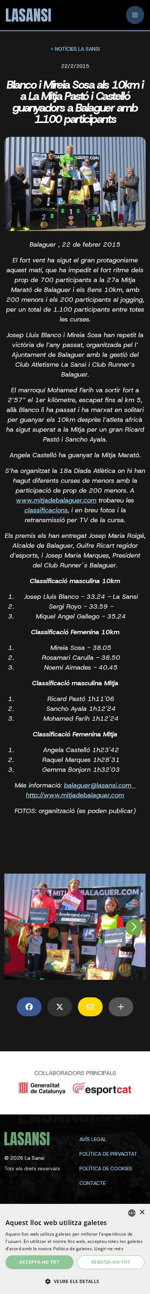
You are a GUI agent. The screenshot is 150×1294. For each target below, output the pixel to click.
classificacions (46, 510)
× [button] (142, 1212)
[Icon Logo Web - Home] (26, 15)
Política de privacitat (108, 1154)
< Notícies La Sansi (75, 49)
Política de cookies (105, 1168)
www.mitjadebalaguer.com (56, 500)
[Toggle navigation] (135, 15)
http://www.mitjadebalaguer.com (75, 795)
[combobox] (131, 1213)
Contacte (92, 1183)
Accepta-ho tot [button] (39, 1262)
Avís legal (92, 1139)
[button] (75, 1281)
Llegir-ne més (108, 1248)
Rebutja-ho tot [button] (110, 1262)
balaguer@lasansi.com (100, 785)
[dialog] (75, 1249)
